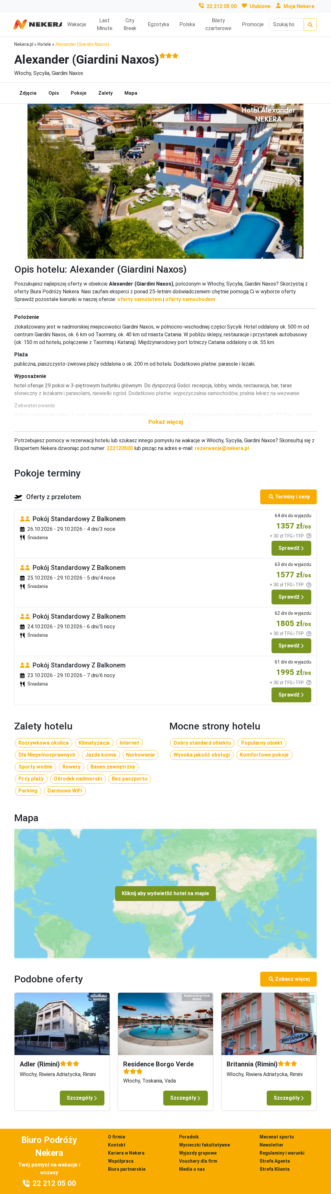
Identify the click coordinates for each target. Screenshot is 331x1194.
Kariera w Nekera (126, 1153)
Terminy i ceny (292, 497)
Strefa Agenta (275, 1161)
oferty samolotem (139, 299)
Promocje (253, 24)
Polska (187, 24)
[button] (165, 421)
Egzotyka (158, 24)
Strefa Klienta (275, 1169)
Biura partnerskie (126, 1169)
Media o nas (192, 1169)
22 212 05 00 (222, 6)
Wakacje (76, 24)
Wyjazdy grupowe (198, 1153)
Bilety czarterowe (218, 24)
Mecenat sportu (277, 1136)
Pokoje (78, 93)
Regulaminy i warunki (282, 1153)
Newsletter (271, 1144)
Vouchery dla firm (198, 1161)
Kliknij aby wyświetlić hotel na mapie (165, 893)
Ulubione (260, 6)
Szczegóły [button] (80, 1098)
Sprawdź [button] (289, 548)
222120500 (120, 448)
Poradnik (189, 1136)
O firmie (116, 1136)
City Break (129, 24)
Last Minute (104, 24)
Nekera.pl (23, 44)
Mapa (130, 93)
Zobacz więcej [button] (292, 979)
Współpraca (120, 1161)
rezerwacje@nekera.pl (222, 448)
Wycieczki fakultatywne (204, 1144)
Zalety (105, 93)
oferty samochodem (190, 299)
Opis (53, 93)
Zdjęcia (28, 93)
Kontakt (116, 1144)
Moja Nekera (298, 6)
